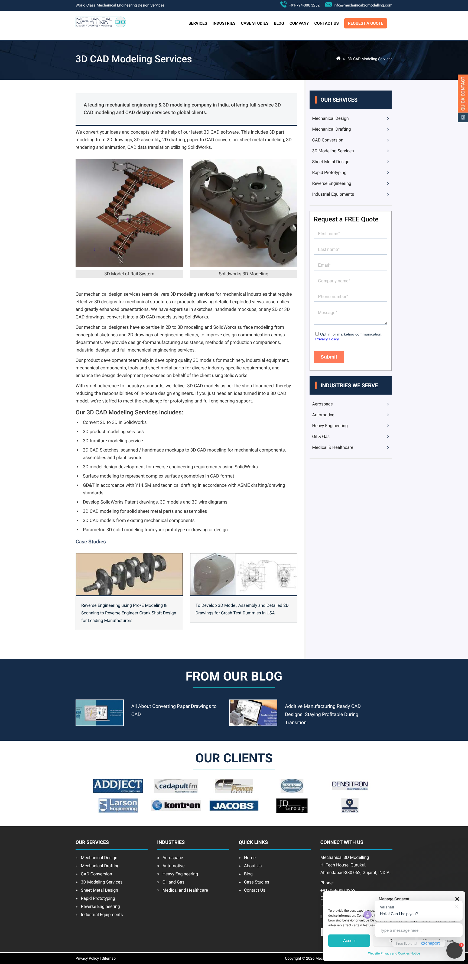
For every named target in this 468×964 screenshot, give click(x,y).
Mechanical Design (330, 118)
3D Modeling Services (333, 150)
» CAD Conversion (94, 873)
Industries (224, 23)
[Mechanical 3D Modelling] (338, 59)
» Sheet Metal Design (97, 890)
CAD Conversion (327, 140)
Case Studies (255, 23)
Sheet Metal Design (331, 161)
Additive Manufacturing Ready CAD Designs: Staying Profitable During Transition (323, 715)
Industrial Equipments (333, 194)
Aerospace (322, 404)
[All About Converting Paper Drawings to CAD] (100, 724)
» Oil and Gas (170, 882)
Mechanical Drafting (331, 129)
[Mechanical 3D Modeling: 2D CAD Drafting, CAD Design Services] (101, 26)
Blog (279, 23)
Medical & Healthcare (332, 447)
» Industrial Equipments (99, 914)
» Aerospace (170, 857)
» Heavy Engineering (177, 873)
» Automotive (170, 865)
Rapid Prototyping (329, 172)
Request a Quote (365, 23)
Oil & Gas (321, 436)
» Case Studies (254, 882)
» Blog (246, 873)
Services (197, 23)
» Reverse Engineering (98, 906)
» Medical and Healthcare (182, 890)
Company (299, 23)
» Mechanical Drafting (97, 865)
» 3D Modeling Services (99, 882)
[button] (457, 899)
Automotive (323, 414)
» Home (247, 857)
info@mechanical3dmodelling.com (362, 5)
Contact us (326, 23)
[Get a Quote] (463, 121)
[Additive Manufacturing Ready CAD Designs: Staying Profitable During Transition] (253, 724)
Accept (349, 940)
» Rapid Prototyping (95, 898)
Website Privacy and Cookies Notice (394, 953)
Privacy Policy (87, 958)
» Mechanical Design (96, 857)
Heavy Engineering (330, 425)
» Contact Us (252, 890)
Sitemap (109, 958)
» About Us (250, 865)
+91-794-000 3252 (303, 5)
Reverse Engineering (331, 183)
